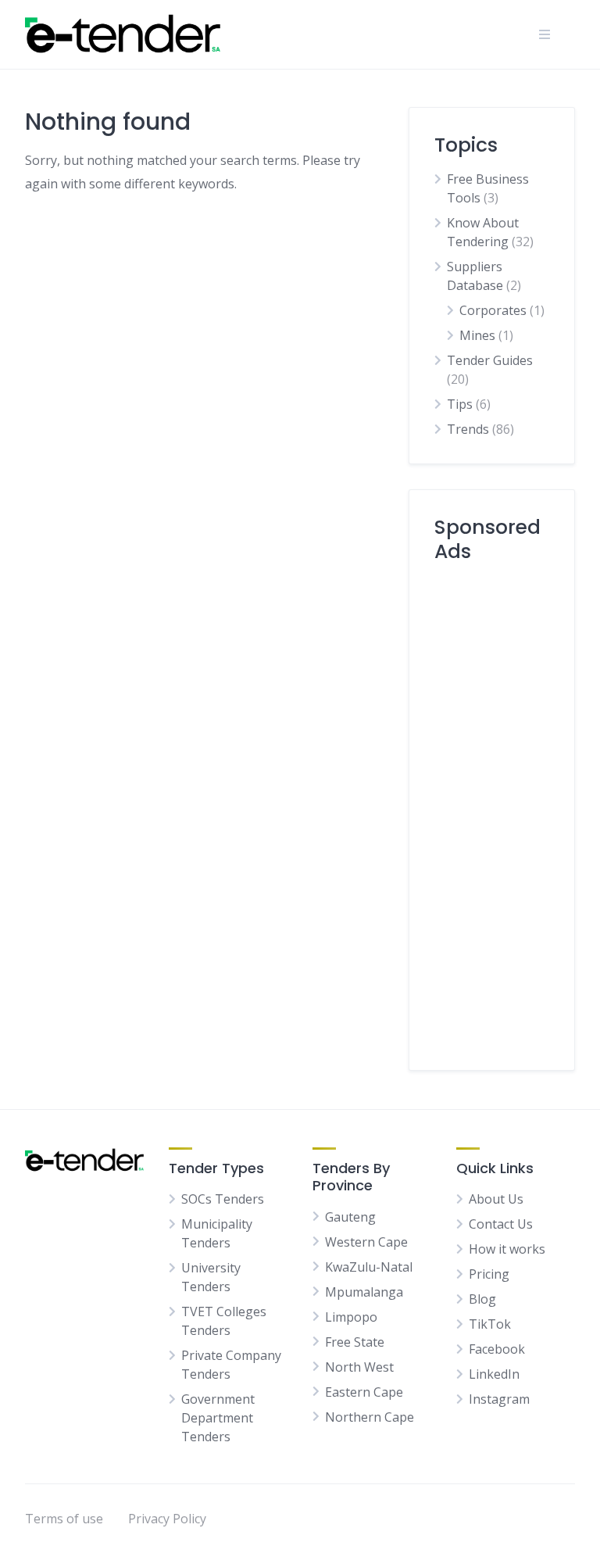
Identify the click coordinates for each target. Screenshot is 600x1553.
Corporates (493, 310)
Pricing (489, 1274)
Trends (468, 429)
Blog (482, 1299)
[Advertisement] (491, 810)
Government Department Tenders (218, 1417)
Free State (354, 1342)
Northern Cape (369, 1417)
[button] (544, 34)
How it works (507, 1249)
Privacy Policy (167, 1518)
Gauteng (350, 1217)
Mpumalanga (364, 1292)
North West (359, 1367)
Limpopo (351, 1317)
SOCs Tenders (222, 1199)
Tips (460, 404)
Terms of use (64, 1518)
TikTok (490, 1324)
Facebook (497, 1349)
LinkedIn (494, 1374)
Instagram (499, 1399)
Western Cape (366, 1242)
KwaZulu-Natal (368, 1267)
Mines (477, 335)
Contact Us (501, 1224)
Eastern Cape (364, 1392)
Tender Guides (490, 360)
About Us (496, 1199)
